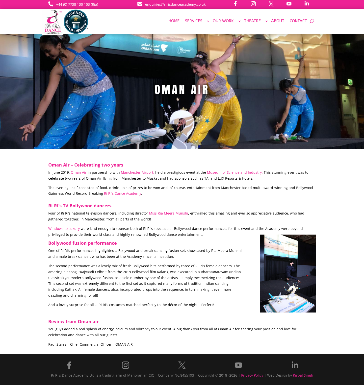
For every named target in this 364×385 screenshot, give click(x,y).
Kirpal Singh (303, 375)
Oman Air (79, 172)
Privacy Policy (252, 375)
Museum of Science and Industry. (235, 172)
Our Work (223, 21)
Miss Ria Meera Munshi (168, 213)
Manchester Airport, (137, 172)
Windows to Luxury (64, 228)
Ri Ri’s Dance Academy (122, 193)
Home (174, 21)
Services (193, 21)
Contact (298, 21)
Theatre (252, 21)
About (277, 21)
